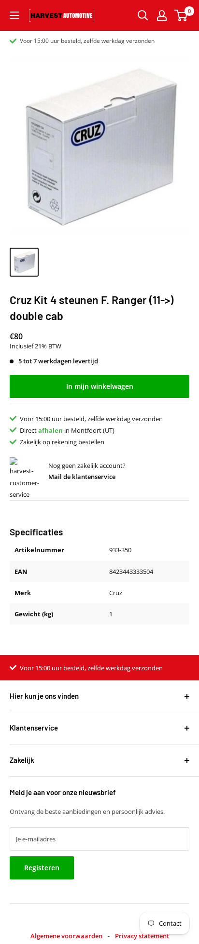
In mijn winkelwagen (99, 386)
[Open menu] (14, 15)
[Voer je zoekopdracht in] (143, 15)
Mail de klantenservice (81, 476)
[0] (181, 15)
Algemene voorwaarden (66, 935)
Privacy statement (142, 935)
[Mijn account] (162, 15)
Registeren (41, 867)
